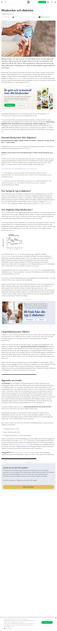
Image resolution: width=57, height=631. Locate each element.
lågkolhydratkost (6, 256)
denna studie (17, 254)
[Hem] (28, 2)
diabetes (37, 78)
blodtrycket (22, 441)
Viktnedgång (5, 278)
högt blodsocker (18, 78)
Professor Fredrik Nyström (32, 17)
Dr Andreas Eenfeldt (7, 17)
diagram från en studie (23, 444)
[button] (20, 628)
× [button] (55, 618)
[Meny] (1, 2)
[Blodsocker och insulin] (13, 250)
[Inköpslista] (51, 2)
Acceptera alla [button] (47, 622)
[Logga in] (55, 2)
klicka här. (11, 230)
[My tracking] (48, 2)
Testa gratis (42, 2)
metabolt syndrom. (45, 203)
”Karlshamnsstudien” (35, 270)
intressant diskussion (24, 452)
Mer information (28, 487)
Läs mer (12, 626)
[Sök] (5, 2)
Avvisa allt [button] (47, 625)
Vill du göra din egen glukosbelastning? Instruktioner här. (19, 169)
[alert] (28, 624)
